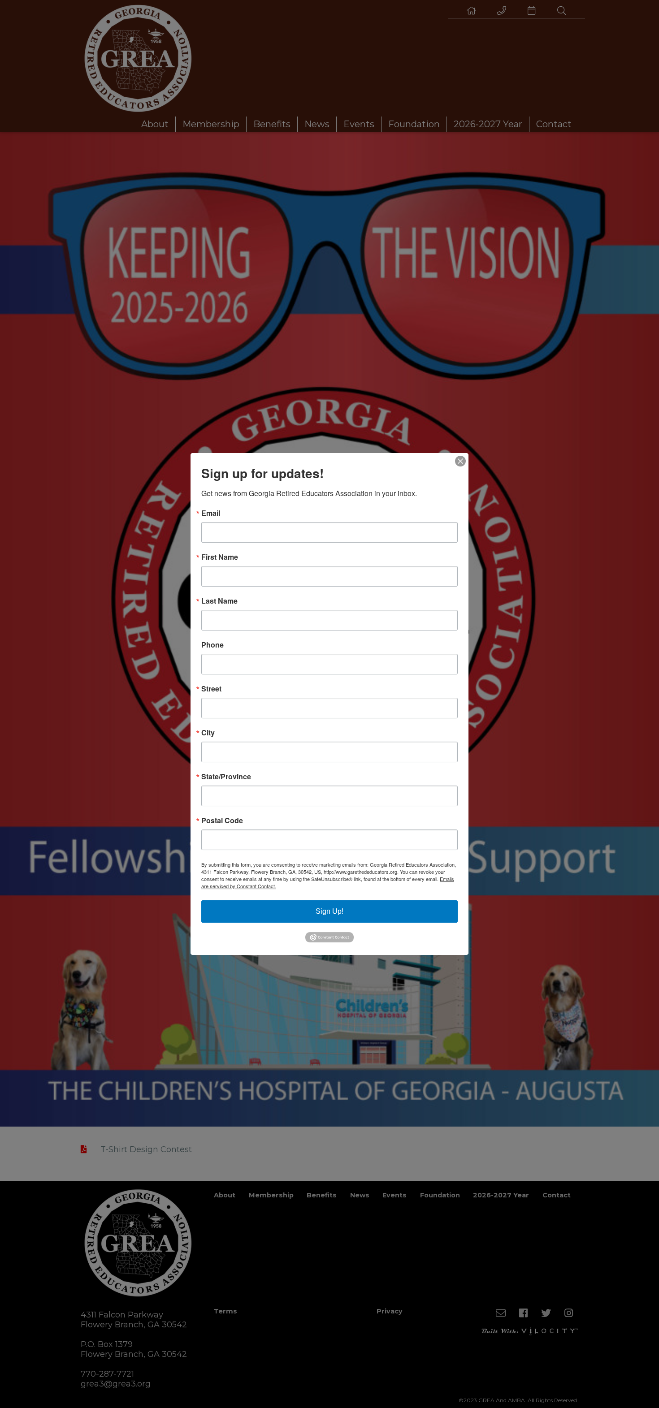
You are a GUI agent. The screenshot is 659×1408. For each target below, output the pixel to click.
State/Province (226, 776)
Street (211, 688)
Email (210, 513)
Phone (212, 644)
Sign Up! (329, 911)
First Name (219, 557)
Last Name (219, 601)
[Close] (460, 461)
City (208, 732)
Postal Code (222, 820)
